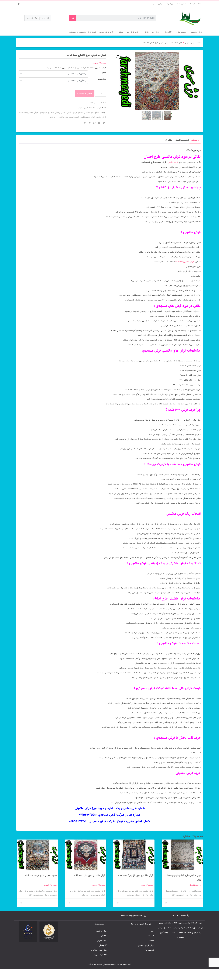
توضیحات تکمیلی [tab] (182, 140)
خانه (199, 3)
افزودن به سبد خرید (84, 93)
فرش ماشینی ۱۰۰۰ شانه (184, 261)
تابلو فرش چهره (100, 954)
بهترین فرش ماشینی (75, 112)
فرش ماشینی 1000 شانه (28, 112)
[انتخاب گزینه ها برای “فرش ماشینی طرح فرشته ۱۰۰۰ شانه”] (20, 842)
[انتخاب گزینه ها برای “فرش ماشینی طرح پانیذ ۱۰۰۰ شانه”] (68, 842)
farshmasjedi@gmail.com (131, 915)
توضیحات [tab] (195, 140)
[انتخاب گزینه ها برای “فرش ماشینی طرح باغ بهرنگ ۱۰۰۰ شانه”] (116, 842)
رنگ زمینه (102, 79)
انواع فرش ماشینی (91, 112)
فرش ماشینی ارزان (98, 117)
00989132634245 (178, 915)
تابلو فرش (103, 935)
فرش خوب (43, 112)
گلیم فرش (103, 945)
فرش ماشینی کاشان (82, 117)
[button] (117, 56)
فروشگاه (192, 3)
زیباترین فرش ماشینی (57, 112)
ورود (44, 18)
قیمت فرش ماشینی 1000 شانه (61, 117)
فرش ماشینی (189, 42)
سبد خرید (151, 3)
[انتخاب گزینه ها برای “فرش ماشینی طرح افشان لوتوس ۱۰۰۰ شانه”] (165, 842)
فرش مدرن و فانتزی (99, 950)
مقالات (151, 940)
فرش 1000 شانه (176, 42)
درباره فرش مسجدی (166, 3)
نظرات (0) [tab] (168, 140)
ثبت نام (30, 18)
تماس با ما (181, 3)
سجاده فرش (102, 940)
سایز (104, 72)
